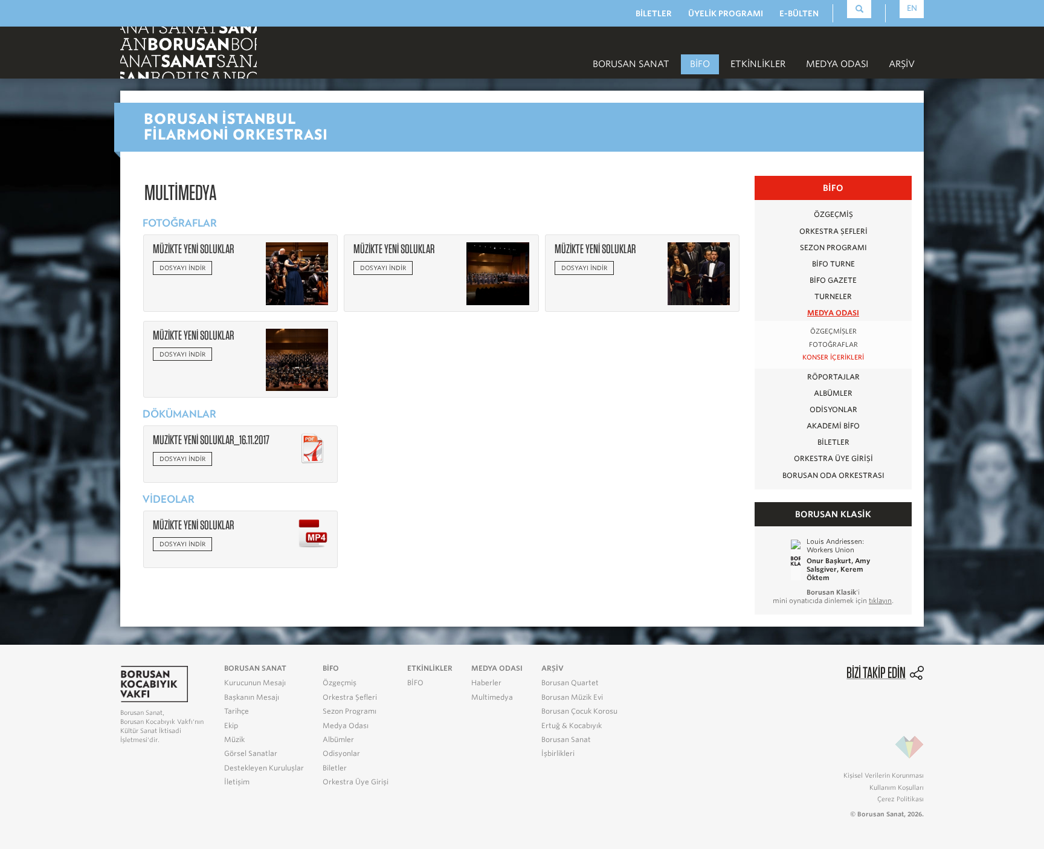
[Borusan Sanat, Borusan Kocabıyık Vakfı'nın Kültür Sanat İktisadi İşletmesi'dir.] (154, 683)
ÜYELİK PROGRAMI (725, 13)
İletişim (237, 782)
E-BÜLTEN (799, 13)
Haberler (486, 683)
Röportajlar (833, 376)
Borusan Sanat (566, 739)
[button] (297, 273)
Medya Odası (833, 312)
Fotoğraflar (833, 345)
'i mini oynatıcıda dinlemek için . (833, 596)
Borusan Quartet (570, 683)
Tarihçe (236, 711)
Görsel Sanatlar (250, 753)
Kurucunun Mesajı (255, 683)
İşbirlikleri (558, 753)
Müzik (234, 739)
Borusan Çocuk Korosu (579, 711)
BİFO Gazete (833, 280)
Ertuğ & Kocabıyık (571, 725)
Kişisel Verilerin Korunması (883, 775)
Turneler (833, 296)
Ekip (231, 725)
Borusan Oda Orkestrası (833, 475)
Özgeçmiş (833, 214)
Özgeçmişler (833, 331)
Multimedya (492, 697)
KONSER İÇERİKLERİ (833, 357)
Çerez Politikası (900, 798)
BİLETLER (654, 13)
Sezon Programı (833, 247)
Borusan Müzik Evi (572, 697)
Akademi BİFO (833, 425)
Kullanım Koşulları (896, 787)
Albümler (833, 393)
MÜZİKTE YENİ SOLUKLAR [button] (193, 248)
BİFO (700, 64)
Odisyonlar (833, 409)
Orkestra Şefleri (833, 231)
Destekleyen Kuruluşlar (264, 768)
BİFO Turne (833, 263)
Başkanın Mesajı (251, 697)
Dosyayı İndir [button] (182, 267)
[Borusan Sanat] (188, 51)
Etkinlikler (757, 64)
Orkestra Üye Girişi (833, 458)
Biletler (833, 442)
